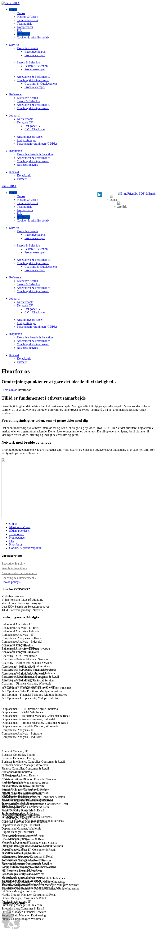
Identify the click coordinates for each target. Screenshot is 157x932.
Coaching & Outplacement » (19, 578)
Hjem (5, 389)
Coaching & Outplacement (33, 80)
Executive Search (27, 48)
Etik (19, 30)
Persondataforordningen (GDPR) (37, 143)
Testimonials (24, 23)
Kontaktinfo (24, 175)
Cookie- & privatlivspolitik (33, 37)
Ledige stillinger (26, 140)
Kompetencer (25, 27)
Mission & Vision (27, 16)
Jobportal (14, 115)
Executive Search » (13, 563)
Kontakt (14, 172)
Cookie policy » (11, 582)
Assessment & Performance (33, 76)
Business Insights (27, 164)
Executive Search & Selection (35, 154)
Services (14, 44)
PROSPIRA (9, 186)
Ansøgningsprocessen (30, 136)
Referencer (15, 94)
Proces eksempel (35, 55)
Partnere (22, 179)
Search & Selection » (14, 568)
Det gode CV (25, 122)
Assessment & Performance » (19, 573)
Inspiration (15, 150)
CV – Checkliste (35, 129)
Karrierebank (25, 119)
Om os (13, 9)
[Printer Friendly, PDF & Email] (136, 193)
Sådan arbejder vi (27, 20)
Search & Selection (28, 62)
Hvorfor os (23, 34)
